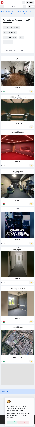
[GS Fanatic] (1, 12)
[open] (1, 416)
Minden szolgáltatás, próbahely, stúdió (14, 14)
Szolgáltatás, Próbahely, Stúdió (21, 12)
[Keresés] (23, 2)
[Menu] (2, 6)
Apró (7, 12)
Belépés (31, 2)
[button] (31, 6)
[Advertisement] (17, 374)
